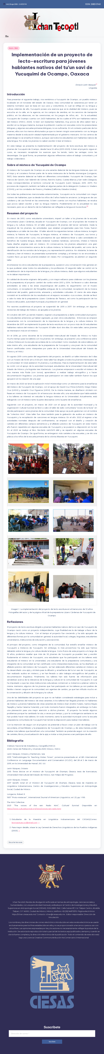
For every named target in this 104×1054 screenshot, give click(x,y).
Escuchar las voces (15, 842)
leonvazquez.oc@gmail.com (24, 822)
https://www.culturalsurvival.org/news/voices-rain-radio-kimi (34, 809)
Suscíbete (52, 1041)
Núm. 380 (13, 48)
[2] (87, 206)
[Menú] (6, 36)
